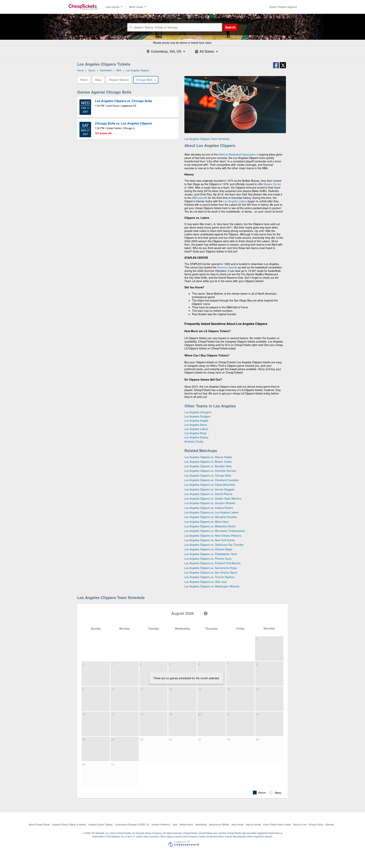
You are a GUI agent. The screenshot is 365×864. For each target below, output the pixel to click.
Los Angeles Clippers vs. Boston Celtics (208, 461)
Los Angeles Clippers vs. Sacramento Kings (210, 568)
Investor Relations (161, 824)
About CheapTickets (39, 824)
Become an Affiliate (219, 824)
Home (83, 80)
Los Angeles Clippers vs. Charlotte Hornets (210, 471)
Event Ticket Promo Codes (277, 824)
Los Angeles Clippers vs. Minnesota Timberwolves (214, 531)
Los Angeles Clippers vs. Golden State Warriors (212, 498)
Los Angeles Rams (195, 424)
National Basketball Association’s (238, 154)
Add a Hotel (237, 824)
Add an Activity (253, 824)
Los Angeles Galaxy (196, 437)
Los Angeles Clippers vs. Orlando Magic (208, 549)
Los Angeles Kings (195, 433)
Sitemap (329, 824)
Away (98, 80)
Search (230, 27)
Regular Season (119, 80)
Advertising (201, 824)
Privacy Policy (316, 824)
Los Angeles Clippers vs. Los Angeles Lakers (211, 512)
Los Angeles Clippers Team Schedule (206, 139)
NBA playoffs (199, 198)
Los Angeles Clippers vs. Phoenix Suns (207, 558)
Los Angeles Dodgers (197, 416)
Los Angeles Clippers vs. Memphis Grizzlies (210, 517)
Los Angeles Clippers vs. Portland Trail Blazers (212, 563)
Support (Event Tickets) (101, 824)
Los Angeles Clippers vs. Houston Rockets (209, 503)
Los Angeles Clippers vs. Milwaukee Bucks (210, 526)
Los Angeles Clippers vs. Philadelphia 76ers (210, 554)
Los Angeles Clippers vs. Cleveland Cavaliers (211, 480)
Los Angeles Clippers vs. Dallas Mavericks (209, 484)
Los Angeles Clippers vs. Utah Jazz (205, 582)
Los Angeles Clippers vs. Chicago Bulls (207, 475)
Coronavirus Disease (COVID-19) (132, 824)
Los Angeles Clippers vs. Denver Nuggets (209, 489)
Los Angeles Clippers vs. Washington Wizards (211, 586)
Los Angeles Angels (196, 420)
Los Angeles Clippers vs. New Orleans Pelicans (212, 535)
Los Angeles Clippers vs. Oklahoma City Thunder (214, 545)
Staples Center (272, 184)
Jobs (174, 824)
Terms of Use (299, 824)
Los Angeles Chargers (197, 412)
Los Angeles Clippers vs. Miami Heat (206, 522)
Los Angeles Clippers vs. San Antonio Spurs (210, 572)
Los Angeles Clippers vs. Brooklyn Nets (208, 466)
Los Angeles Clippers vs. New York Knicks (209, 540)
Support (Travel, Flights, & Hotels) (69, 824)
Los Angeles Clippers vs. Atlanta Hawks (208, 457)
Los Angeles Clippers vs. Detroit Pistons (208, 494)
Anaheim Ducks (193, 441)
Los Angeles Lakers (235, 201)
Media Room (186, 824)
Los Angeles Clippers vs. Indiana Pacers (208, 508)
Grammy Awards (227, 267)
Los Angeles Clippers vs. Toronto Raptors (209, 577)
